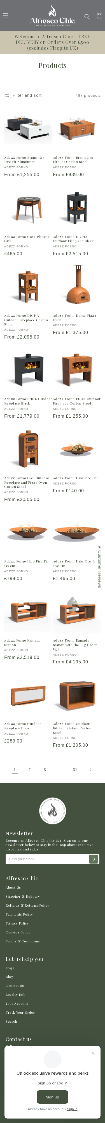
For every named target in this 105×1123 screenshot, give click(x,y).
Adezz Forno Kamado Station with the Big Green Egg (75, 644)
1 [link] (14, 769)
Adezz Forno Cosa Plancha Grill (27, 239)
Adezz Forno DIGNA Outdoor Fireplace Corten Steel (26, 319)
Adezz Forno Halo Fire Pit (75, 478)
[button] (87, 17)
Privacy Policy (17, 923)
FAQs (10, 967)
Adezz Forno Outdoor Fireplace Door (22, 726)
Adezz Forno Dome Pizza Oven (74, 317)
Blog (9, 976)
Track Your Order (20, 1012)
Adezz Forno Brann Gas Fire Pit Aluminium (24, 159)
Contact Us (15, 985)
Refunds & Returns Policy (27, 905)
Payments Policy (19, 914)
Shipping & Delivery (23, 896)
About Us (13, 887)
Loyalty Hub (16, 994)
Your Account (17, 1003)
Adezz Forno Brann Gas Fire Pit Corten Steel (73, 159)
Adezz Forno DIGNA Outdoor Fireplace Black (73, 239)
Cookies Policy (18, 932)
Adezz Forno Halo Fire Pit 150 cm (26, 563)
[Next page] (90, 769)
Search (11, 1021)
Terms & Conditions (23, 941)
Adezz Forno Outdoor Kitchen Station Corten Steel (72, 728)
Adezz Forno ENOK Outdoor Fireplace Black (28, 401)
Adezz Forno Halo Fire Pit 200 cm (75, 563)
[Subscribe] (93, 859)
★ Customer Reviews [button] (99, 566)
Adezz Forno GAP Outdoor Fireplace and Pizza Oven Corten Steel (27, 482)
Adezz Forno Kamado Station (22, 642)
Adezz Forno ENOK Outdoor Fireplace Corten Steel (77, 401)
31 (75, 769)
